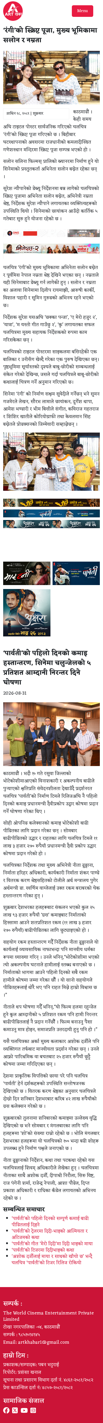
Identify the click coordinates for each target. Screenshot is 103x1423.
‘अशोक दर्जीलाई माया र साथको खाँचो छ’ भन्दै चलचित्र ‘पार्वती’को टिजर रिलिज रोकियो (52, 1259)
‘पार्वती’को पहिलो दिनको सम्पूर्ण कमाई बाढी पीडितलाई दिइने (50, 1221)
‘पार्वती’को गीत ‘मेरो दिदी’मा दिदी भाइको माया (52, 1244)
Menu (82, 11)
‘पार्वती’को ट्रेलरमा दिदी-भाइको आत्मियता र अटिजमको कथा (50, 1234)
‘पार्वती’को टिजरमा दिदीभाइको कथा (43, 1250)
